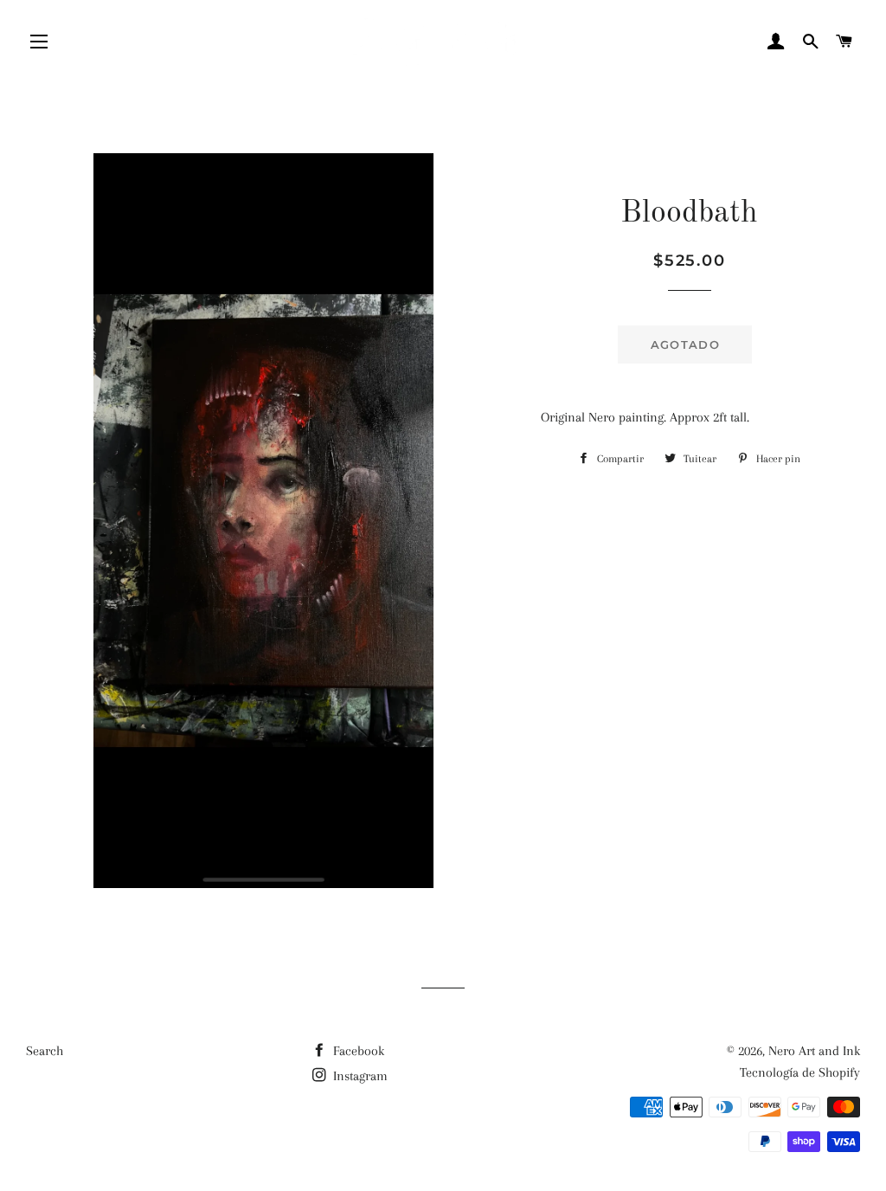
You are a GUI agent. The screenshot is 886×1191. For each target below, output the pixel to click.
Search (44, 1051)
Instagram (359, 1076)
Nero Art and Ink (814, 1051)
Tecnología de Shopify (800, 1072)
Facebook (357, 1051)
